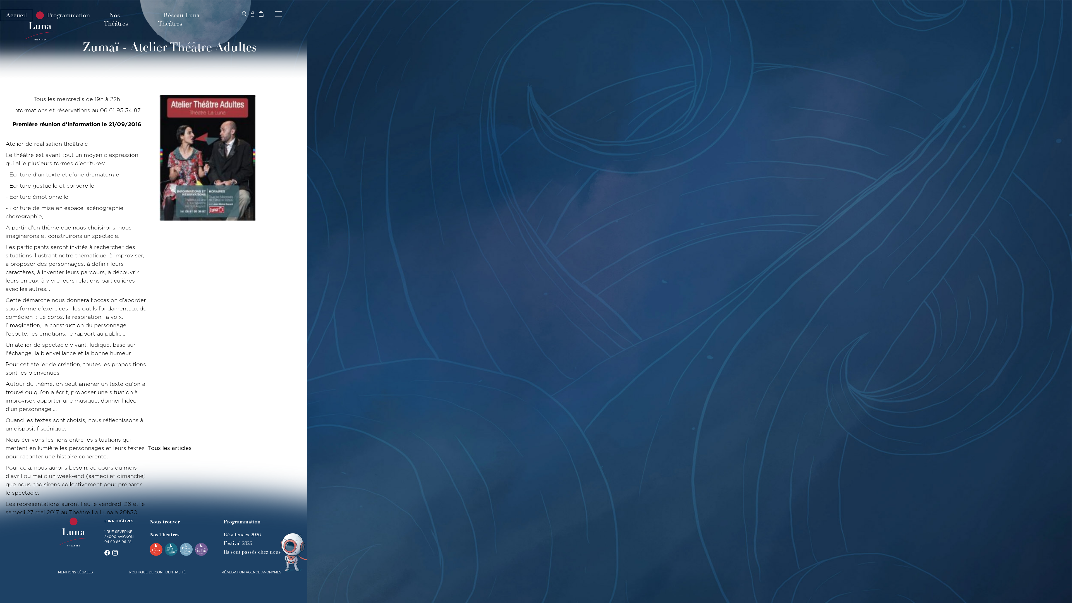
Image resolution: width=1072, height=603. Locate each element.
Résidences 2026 (242, 535)
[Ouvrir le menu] (278, 14)
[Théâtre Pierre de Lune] (186, 549)
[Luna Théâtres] (73, 532)
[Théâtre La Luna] (156, 549)
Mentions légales (75, 572)
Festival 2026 (238, 543)
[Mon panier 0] (261, 14)
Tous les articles (170, 448)
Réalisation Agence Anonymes (251, 572)
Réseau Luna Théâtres (179, 19)
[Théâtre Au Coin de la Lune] (171, 549)
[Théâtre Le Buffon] (201, 549)
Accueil (16, 15)
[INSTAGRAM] (115, 553)
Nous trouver (165, 522)
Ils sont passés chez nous (252, 552)
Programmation (68, 15)
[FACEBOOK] (107, 553)
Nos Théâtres (116, 19)
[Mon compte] (252, 14)
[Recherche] (244, 14)
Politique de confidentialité (157, 572)
